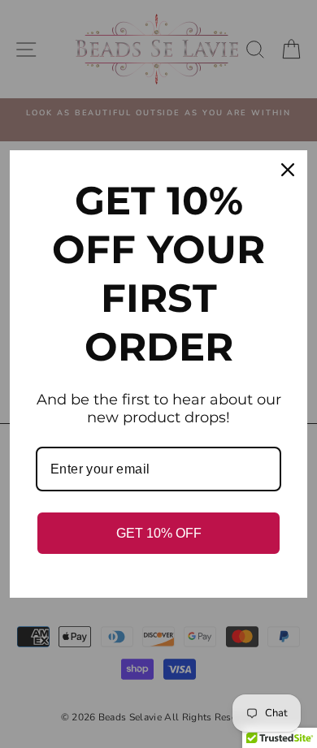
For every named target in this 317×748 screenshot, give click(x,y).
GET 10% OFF (159, 533)
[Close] (287, 169)
